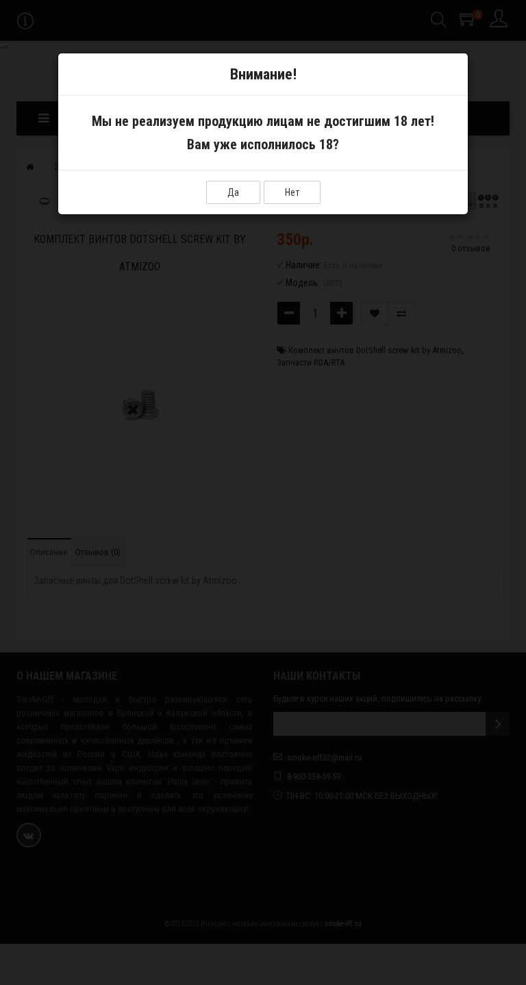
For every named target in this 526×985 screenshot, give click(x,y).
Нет (292, 192)
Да (233, 192)
